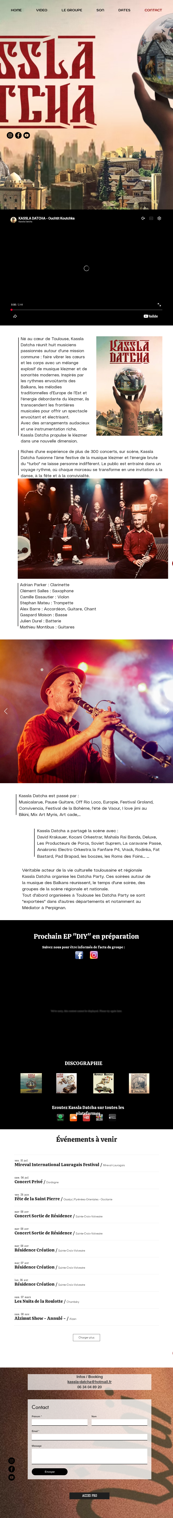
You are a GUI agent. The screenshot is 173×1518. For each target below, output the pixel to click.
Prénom (37, 1416)
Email (35, 1431)
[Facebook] (18, 135)
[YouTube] (26, 135)
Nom (94, 1416)
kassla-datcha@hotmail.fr (89, 1382)
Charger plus (86, 1337)
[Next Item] (167, 711)
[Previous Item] (6, 711)
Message (37, 1445)
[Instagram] (10, 135)
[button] (57, 1164)
